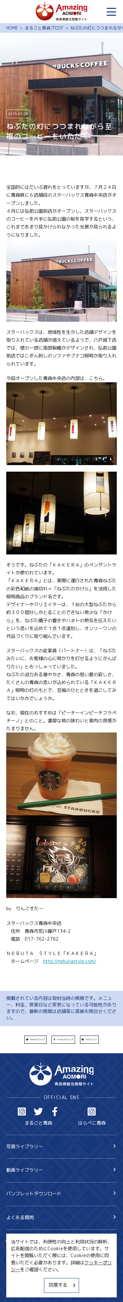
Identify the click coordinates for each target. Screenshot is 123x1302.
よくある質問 (20, 1217)
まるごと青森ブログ (44, 28)
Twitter (38, 1111)
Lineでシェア (91, 1039)
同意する (58, 1285)
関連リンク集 (20, 1289)
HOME (12, 28)
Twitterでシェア (37, 1039)
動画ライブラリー (24, 1170)
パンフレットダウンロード (33, 1193)
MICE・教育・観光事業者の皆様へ (41, 1266)
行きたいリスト (31, 1251)
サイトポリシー (22, 1278)
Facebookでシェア (65, 1039)
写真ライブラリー (24, 1146)
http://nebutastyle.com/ (69, 961)
